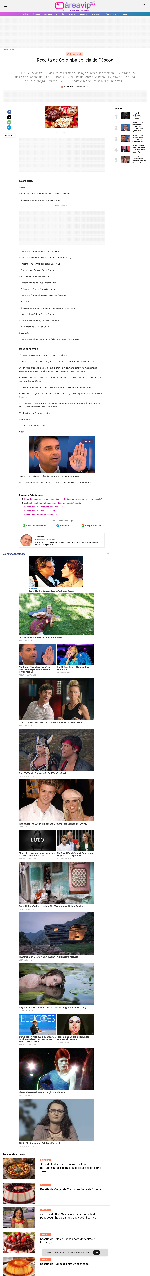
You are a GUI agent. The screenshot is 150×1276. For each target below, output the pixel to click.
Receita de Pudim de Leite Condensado (64, 1263)
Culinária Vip (11, 49)
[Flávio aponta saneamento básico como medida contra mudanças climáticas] (125, 130)
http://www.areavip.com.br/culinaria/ (45, 539)
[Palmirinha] (62, 87)
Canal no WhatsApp (36, 525)
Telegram (65, 525)
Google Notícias (93, 525)
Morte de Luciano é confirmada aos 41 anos (138, 116)
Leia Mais (88, 1252)
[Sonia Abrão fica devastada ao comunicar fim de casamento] (125, 162)
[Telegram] (9, 127)
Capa (4, 49)
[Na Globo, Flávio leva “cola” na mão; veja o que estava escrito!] (125, 141)
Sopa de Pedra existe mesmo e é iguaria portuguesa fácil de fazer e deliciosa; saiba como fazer (70, 1168)
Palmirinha (69, 86)
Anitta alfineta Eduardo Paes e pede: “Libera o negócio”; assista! (52, 503)
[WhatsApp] (9, 122)
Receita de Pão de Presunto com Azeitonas (43, 507)
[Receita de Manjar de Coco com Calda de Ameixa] (19, 1193)
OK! (96, 1252)
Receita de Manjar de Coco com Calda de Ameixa (70, 1189)
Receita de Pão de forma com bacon (40, 515)
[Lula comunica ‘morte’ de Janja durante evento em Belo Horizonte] (125, 152)
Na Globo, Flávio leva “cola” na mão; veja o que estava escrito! (138, 138)
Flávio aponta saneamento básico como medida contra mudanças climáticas (138, 127)
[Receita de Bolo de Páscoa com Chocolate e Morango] (19, 1242)
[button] (131, 6)
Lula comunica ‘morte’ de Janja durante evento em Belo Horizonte (138, 149)
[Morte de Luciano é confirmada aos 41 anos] (125, 119)
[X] (9, 117)
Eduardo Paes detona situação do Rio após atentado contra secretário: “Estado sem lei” (63, 499)
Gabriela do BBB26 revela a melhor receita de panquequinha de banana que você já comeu (68, 1216)
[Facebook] (9, 112)
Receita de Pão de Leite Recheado (39, 511)
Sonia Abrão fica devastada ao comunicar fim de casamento (139, 159)
